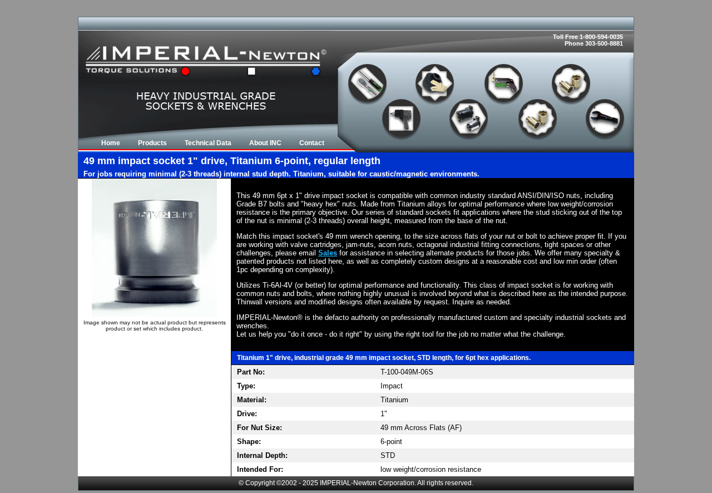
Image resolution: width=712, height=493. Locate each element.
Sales (327, 253)
